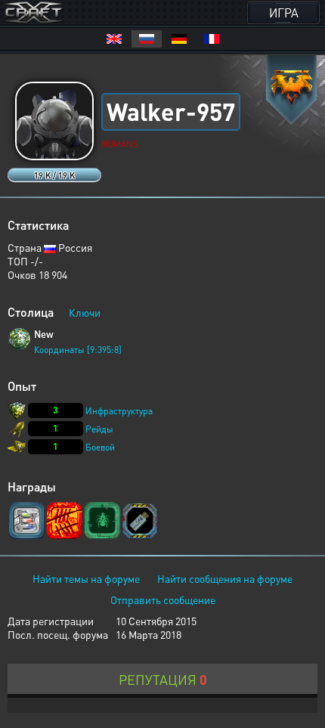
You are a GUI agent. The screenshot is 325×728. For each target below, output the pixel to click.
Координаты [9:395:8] (78, 349)
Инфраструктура (119, 411)
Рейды (99, 429)
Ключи (85, 312)
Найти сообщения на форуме (224, 578)
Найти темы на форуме (86, 578)
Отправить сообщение (162, 599)
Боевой (100, 447)
